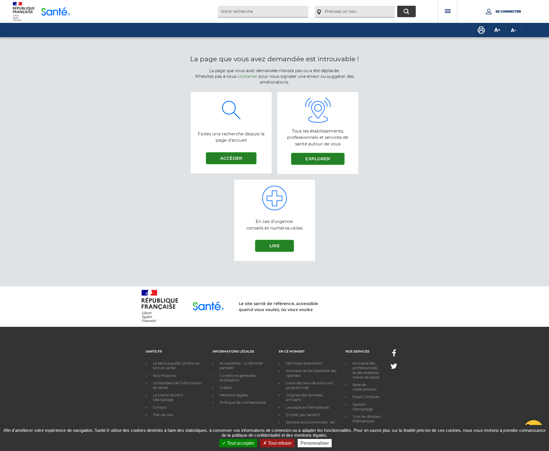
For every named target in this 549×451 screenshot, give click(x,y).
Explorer (317, 158)
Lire (274, 245)
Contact (160, 407)
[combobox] (263, 11)
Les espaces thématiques (307, 407)
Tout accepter (240, 443)
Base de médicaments (365, 387)
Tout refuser (279, 443)
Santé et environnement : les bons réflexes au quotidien (310, 424)
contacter (247, 76)
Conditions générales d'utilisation (238, 377)
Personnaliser (315, 443)
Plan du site (163, 415)
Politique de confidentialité (243, 402)
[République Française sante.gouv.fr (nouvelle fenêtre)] (160, 321)
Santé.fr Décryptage (363, 406)
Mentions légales (234, 395)
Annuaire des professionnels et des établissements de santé (366, 370)
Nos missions (164, 375)
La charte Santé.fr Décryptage (168, 397)
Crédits (226, 387)
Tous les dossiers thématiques (367, 418)
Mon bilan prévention (304, 363)
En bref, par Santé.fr (303, 415)
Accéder (231, 158)
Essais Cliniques (366, 397)
